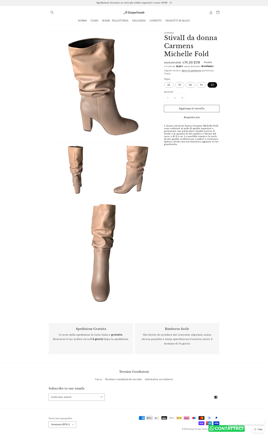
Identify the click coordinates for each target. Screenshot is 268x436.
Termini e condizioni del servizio (123, 379)
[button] (52, 12)
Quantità (168, 92)
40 (212, 85)
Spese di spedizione (191, 70)
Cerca (98, 379)
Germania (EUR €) (60, 424)
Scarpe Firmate (195, 429)
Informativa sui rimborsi (159, 379)
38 (190, 85)
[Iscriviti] (101, 397)
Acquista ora (192, 117)
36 (168, 85)
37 (179, 85)
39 (201, 85)
